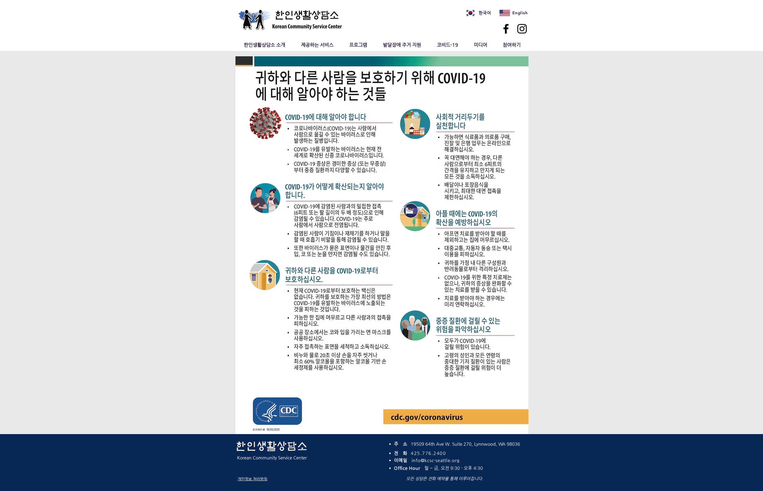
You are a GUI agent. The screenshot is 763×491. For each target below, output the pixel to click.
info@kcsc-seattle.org (436, 460)
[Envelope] (470, 13)
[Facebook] (506, 28)
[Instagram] (522, 28)
